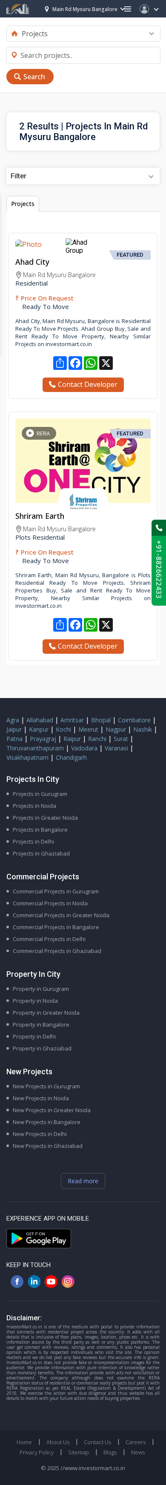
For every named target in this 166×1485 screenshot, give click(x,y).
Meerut (88, 729)
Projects (22, 204)
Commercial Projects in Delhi (49, 939)
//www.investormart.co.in (92, 1468)
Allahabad (39, 720)
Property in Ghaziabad (42, 1048)
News (138, 1452)
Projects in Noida (34, 806)
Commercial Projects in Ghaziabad (57, 951)
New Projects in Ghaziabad (48, 1146)
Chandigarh (71, 757)
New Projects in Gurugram (46, 1086)
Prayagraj (43, 739)
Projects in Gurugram (40, 794)
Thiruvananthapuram (35, 748)
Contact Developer (87, 384)
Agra (12, 720)
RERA (43, 433)
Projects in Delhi (33, 841)
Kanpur (39, 729)
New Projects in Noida (41, 1098)
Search (34, 76)
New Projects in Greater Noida (52, 1110)
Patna (14, 739)
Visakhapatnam (27, 757)
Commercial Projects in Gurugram (56, 891)
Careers (136, 1442)
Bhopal (101, 720)
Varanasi (116, 748)
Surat (121, 739)
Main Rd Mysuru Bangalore (84, 9)
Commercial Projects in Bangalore (56, 927)
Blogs (110, 1452)
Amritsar (72, 720)
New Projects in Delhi (40, 1134)
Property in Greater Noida (46, 1012)
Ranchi (97, 739)
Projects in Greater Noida (45, 817)
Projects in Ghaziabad (41, 853)
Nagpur (116, 729)
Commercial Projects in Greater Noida (61, 915)
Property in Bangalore (41, 1024)
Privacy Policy (37, 1452)
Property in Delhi (34, 1036)
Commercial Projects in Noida (50, 903)
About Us (57, 1442)
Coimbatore (134, 720)
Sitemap (78, 1452)
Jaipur (14, 729)
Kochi (63, 729)
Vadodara (84, 748)
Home (24, 1442)
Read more (83, 1181)
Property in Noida (35, 1000)
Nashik (142, 729)
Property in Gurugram (41, 989)
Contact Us (97, 1442)
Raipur (72, 739)
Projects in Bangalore (40, 829)
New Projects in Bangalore (46, 1122)
